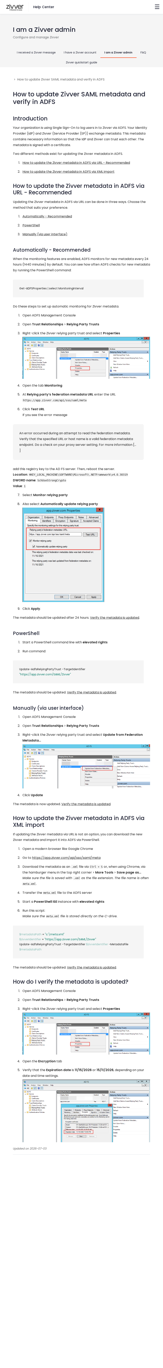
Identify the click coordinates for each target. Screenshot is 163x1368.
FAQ (143, 52)
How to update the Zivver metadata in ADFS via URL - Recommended (76, 162)
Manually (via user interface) (44, 234)
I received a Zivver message (36, 52)
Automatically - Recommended (47, 216)
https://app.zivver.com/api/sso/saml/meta (66, 857)
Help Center (43, 6)
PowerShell (31, 225)
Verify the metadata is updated (114, 617)
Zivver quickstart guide (81, 62)
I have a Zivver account (80, 52)
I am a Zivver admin (118, 52)
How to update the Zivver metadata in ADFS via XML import (68, 171)
